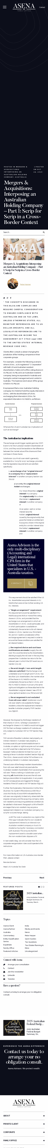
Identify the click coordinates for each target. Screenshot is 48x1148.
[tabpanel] (24, 900)
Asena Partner (9, 929)
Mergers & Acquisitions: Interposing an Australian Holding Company (15, 172)
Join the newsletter (16, 972)
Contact (42, 7)
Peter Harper (25, 284)
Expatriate (7, 945)
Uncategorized (31, 951)
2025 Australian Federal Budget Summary (36, 1024)
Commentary (8, 936)
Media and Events (32, 929)
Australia (21, 177)
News (27, 932)
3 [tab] (43, 887)
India (27, 926)
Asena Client (8, 926)
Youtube (11, 979)
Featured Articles (10, 951)
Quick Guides (30, 939)
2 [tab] (41, 887)
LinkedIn (11, 975)
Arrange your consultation (18, 964)
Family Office (8, 948)
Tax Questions (31, 942)
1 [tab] (39, 887)
